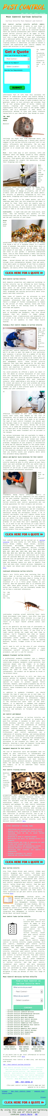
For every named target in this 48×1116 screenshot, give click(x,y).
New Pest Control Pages (21, 1091)
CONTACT (36, 13)
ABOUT (31, 13)
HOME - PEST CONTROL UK (24, 1082)
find (9, 871)
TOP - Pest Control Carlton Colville (16, 1064)
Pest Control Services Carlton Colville (20, 977)
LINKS (26, 13)
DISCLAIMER (42, 13)
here (4, 568)
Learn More (26, 1114)
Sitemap (4, 1091)
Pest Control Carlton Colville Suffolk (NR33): (24, 24)
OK (36, 1114)
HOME (22, 13)
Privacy (43, 1097)
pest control (32, 31)
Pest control (8, 540)
